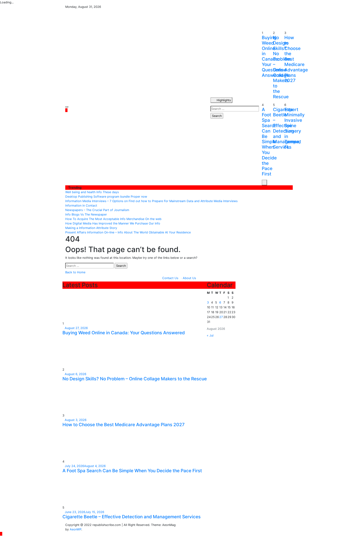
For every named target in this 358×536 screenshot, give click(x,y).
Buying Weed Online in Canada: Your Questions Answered (123, 332)
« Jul (210, 335)
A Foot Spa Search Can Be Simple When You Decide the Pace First (269, 142)
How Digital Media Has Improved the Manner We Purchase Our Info (112, 223)
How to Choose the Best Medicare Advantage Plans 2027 (123, 424)
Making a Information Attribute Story (91, 228)
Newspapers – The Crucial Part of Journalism (97, 210)
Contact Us (170, 278)
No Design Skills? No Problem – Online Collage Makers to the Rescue (134, 378)
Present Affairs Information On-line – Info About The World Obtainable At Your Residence (128, 232)
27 (221, 317)
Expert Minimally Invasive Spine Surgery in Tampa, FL (294, 128)
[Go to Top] (1, 534)
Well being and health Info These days (92, 192)
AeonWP (75, 529)
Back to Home (75, 272)
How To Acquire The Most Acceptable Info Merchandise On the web (113, 219)
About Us (189, 278)
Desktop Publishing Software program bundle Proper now (106, 196)
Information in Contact (81, 205)
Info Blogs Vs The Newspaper (86, 214)
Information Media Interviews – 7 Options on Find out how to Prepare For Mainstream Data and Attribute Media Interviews (151, 201)
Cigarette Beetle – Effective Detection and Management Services (131, 516)
